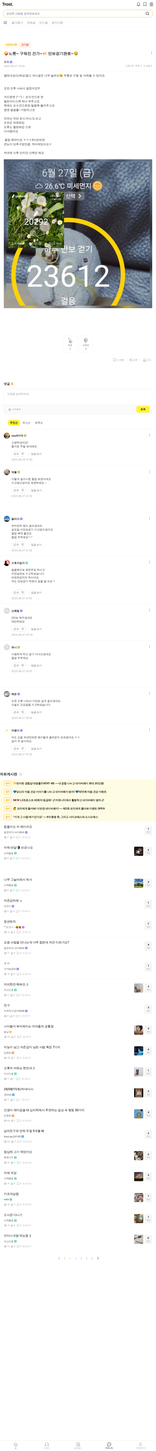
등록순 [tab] (39, 422)
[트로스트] (7, 4)
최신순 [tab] (26, 422)
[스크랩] (145, 4)
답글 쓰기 (36, 453)
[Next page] (98, 1258)
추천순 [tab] (14, 422)
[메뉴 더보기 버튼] (5, 23)
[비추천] (23, 453)
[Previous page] (59, 1258)
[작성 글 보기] (151, 4)
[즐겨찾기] (20, 774)
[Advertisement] (78, 33)
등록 (143, 409)
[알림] (138, 4)
